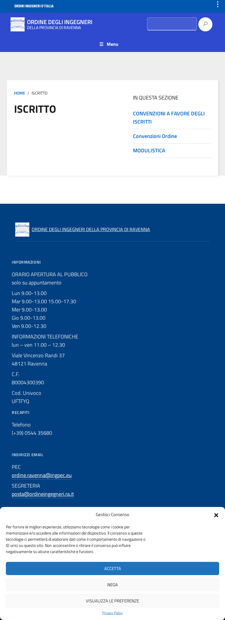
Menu (112, 44)
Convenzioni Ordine (155, 136)
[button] (216, 515)
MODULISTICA (149, 150)
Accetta (112, 568)
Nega (112, 584)
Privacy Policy (112, 613)
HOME (19, 93)
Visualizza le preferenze (112, 600)
